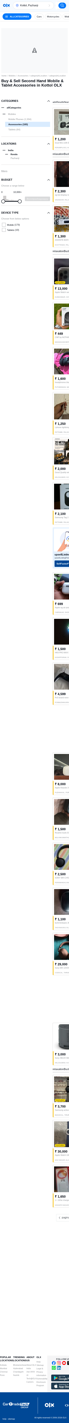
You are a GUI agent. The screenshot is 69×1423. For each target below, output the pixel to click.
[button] (49, 5)
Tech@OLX (31, 1378)
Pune (2, 1375)
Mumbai (3, 1368)
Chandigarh (18, 1372)
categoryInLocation (38, 76)
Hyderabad (18, 1368)
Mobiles (12, 76)
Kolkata (3, 1365)
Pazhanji (15, 158)
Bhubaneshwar (19, 1365)
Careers (30, 1382)
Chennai (4, 1372)
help (4, 1419)
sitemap (11, 1419)
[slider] (3, 201)
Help (38, 1362)
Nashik (16, 1375)
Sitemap (40, 1365)
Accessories (23, 76)
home (4, 76)
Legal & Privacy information (41, 1372)
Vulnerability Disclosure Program (41, 1382)
